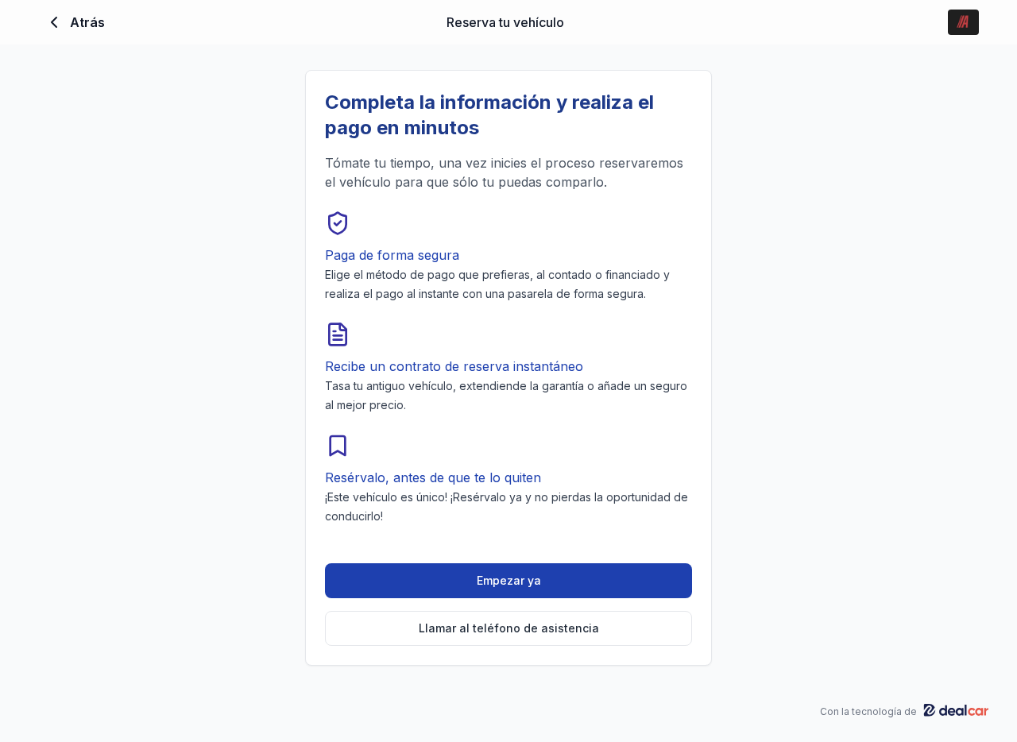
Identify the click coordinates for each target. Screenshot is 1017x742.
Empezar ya (509, 580)
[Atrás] (54, 22)
